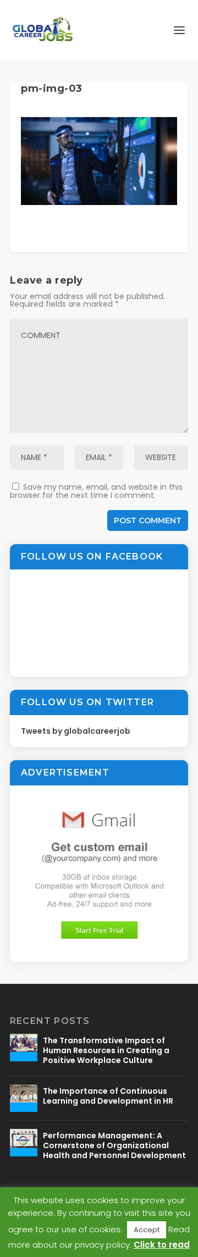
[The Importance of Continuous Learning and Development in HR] (23, 1098)
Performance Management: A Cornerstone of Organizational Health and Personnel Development (114, 1145)
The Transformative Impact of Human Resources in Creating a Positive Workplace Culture (106, 1050)
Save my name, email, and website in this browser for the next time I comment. (96, 491)
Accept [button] (147, 1230)
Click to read (162, 1244)
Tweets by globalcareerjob (75, 731)
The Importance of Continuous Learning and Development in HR (108, 1096)
